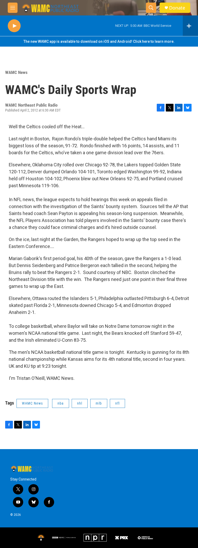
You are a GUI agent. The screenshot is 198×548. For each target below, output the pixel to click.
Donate (177, 8)
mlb (99, 403)
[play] (14, 26)
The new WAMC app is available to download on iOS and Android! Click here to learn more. (99, 41)
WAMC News (16, 72)
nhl (79, 403)
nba (60, 403)
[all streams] (190, 25)
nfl (117, 403)
